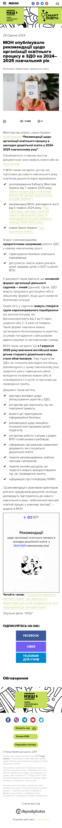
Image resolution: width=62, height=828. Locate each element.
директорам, (23, 69)
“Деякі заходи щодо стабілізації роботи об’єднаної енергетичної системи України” (31, 195)
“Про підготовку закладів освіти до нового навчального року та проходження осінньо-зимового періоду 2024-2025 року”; (30, 215)
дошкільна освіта (40, 69)
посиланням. (11, 164)
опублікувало (12, 137)
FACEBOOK (31, 636)
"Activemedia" (42, 819)
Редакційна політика (25, 744)
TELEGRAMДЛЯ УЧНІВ (31, 657)
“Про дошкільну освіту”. (26, 229)
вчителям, (9, 69)
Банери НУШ (22, 736)
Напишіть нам (57, 3)
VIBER (31, 647)
